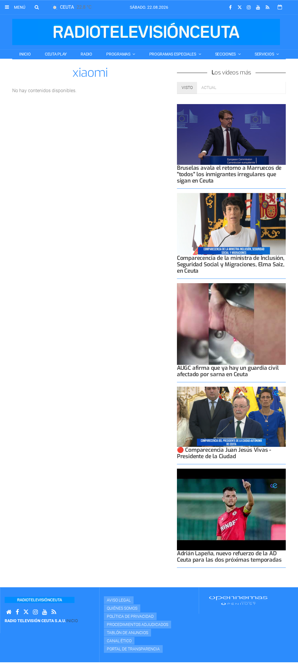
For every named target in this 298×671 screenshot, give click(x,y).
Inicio (25, 54)
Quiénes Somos (122, 608)
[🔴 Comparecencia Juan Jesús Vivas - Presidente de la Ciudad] (231, 417)
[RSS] (267, 7)
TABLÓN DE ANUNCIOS (127, 632)
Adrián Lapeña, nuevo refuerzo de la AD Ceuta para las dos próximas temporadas (229, 556)
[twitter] (239, 7)
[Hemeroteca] (280, 7)
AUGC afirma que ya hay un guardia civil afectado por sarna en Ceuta (228, 371)
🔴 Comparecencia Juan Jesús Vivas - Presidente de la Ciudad (224, 453)
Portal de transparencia (133, 649)
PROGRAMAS (118, 54)
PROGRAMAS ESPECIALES (173, 54)
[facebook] (230, 7)
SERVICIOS (265, 54)
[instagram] (248, 7)
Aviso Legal (119, 600)
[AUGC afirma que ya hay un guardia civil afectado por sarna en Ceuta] (231, 324)
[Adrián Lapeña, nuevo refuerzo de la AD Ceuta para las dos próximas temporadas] (231, 509)
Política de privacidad (130, 616)
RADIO (86, 54)
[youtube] (258, 7)
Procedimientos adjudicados (137, 624)
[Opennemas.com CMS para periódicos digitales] (238, 600)
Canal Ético (119, 640)
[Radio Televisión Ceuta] (146, 32)
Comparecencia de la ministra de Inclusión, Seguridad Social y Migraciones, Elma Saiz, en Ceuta (230, 264)
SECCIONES (226, 54)
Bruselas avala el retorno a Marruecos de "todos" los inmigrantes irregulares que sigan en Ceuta (229, 174)
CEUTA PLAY (56, 54)
